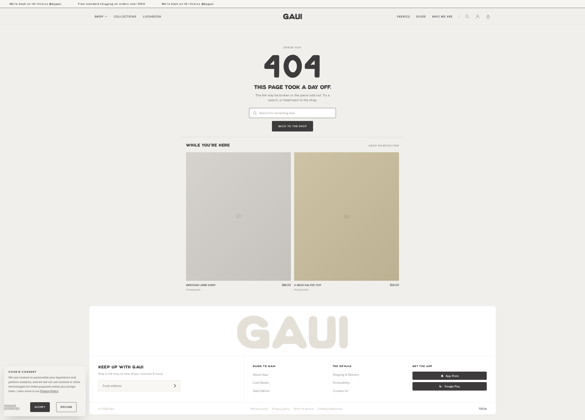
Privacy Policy (49, 391)
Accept (40, 406)
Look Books (261, 382)
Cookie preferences (330, 408)
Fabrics (403, 16)
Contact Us (340, 391)
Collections (125, 16)
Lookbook (152, 16)
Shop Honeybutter (384, 145)
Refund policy (259, 408)
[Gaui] (292, 16)
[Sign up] (174, 385)
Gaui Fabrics (261, 391)
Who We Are (442, 16)
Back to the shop (292, 126)
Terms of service (303, 408)
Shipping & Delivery (346, 374)
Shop (99, 16)
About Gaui (260, 374)
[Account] (477, 16)
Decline (66, 406)
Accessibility (341, 382)
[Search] (467, 16)
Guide (421, 16)
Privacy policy (281, 408)
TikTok (483, 408)
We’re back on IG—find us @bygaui (31, 3)
